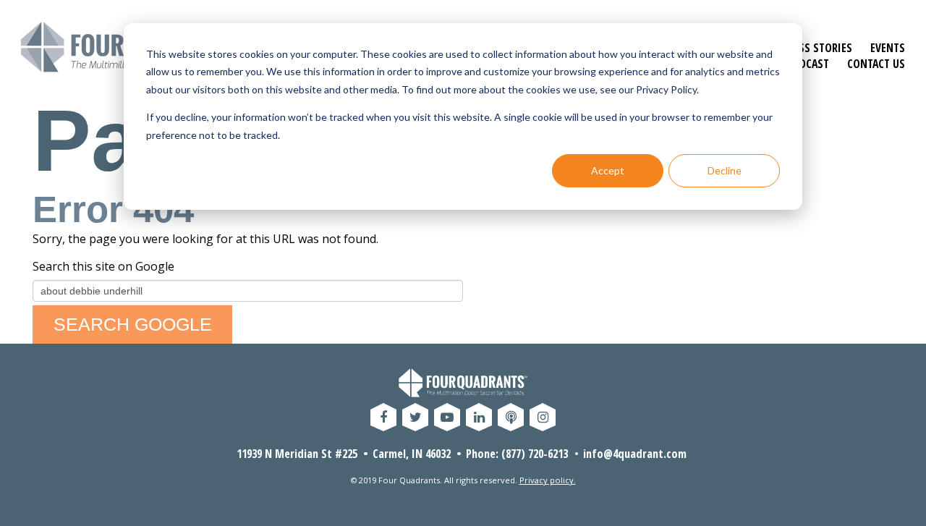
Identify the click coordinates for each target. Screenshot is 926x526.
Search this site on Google (103, 266)
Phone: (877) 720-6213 (517, 454)
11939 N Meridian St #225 (297, 454)
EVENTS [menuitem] (887, 48)
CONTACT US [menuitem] (876, 63)
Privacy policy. (547, 480)
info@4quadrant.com (635, 454)
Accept (607, 170)
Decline (725, 170)
